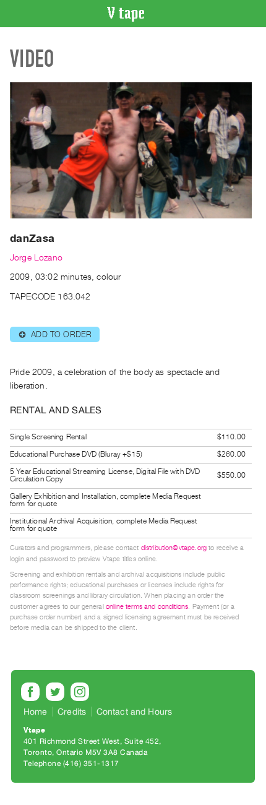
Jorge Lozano (36, 257)
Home (36, 712)
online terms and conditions (147, 607)
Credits (72, 712)
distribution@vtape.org (174, 548)
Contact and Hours (135, 712)
